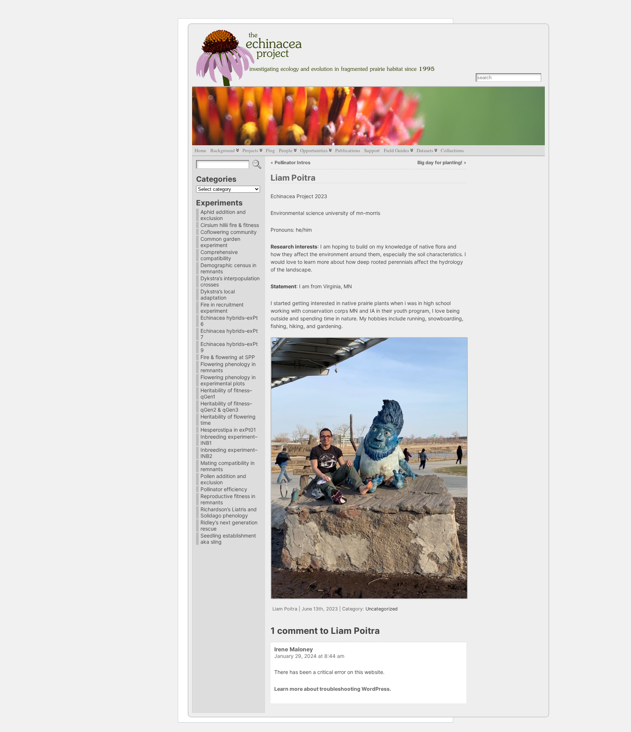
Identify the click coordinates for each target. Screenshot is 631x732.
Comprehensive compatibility (219, 255)
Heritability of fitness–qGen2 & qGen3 (226, 406)
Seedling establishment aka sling (228, 538)
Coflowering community (228, 232)
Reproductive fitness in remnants (227, 499)
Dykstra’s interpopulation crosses (230, 281)
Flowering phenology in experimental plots (228, 380)
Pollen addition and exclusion (223, 479)
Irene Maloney (293, 649)
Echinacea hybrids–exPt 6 (229, 321)
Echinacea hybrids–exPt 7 (229, 334)
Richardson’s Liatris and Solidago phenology (228, 512)
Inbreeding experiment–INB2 (228, 453)
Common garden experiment (220, 242)
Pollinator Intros (292, 162)
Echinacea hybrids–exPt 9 (229, 347)
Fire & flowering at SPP (227, 357)
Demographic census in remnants (228, 268)
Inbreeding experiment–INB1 (228, 440)
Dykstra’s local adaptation (217, 294)
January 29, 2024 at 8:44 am (309, 656)
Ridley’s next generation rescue (228, 525)
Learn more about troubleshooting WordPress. (332, 689)
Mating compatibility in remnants (227, 466)
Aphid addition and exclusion (223, 215)
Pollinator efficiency (223, 489)
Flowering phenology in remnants (228, 367)
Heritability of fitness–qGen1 (226, 393)
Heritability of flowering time (228, 419)
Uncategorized (382, 609)
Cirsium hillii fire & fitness (229, 225)
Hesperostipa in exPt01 (228, 430)
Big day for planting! (439, 162)
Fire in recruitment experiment (222, 307)
